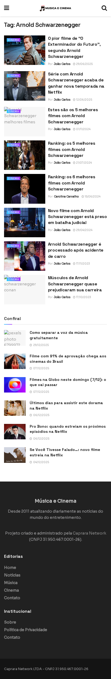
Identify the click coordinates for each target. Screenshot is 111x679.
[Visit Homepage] (55, 8)
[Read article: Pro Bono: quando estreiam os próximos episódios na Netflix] (15, 431)
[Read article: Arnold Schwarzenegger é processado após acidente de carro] (24, 256)
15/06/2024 (92, 196)
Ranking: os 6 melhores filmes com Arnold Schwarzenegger (71, 183)
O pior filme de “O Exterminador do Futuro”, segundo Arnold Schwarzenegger (74, 47)
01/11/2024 (83, 129)
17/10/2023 (83, 297)
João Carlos (62, 64)
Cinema (13, 40)
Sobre (10, 622)
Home (10, 567)
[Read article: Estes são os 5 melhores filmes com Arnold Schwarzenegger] (24, 121)
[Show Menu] (6, 8)
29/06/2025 (84, 64)
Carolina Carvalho (66, 196)
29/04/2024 (83, 230)
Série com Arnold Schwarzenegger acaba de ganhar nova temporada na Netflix (76, 83)
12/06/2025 (83, 99)
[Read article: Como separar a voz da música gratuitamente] (15, 337)
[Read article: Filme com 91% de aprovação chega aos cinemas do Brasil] (15, 361)
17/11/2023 (82, 263)
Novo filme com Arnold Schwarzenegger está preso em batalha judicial (77, 217)
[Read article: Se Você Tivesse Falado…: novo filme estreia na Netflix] (15, 455)
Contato (12, 597)
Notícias (12, 575)
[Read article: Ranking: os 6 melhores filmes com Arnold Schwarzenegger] (24, 188)
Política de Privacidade (25, 629)
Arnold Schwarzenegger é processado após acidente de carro (75, 250)
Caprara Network (89, 533)
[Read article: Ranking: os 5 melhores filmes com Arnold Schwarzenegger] (24, 155)
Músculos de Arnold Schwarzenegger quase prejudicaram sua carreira (75, 284)
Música (11, 582)
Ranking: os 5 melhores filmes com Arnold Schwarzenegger (71, 149)
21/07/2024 (83, 162)
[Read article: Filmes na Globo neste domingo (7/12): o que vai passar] (15, 385)
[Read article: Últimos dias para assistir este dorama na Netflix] (15, 408)
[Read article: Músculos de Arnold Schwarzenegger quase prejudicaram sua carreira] (24, 289)
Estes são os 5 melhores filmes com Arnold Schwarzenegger (73, 116)
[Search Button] (104, 8)
